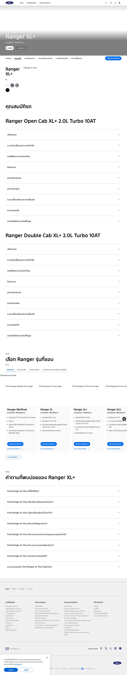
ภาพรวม (8, 58)
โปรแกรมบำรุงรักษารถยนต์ (71, 609)
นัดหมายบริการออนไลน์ (41, 609)
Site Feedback (63, 668)
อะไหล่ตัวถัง (67, 628)
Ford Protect (68, 606)
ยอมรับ (11, 670)
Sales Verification (11, 630)
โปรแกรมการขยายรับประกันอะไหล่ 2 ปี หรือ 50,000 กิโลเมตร (47, 622)
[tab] (11, 369)
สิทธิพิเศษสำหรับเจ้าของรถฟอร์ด (44, 628)
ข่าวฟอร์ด (96, 609)
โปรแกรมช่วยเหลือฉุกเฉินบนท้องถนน (74, 611)
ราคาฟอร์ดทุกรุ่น (10, 613)
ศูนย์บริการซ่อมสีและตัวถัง (71, 630)
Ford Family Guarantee (42, 611)
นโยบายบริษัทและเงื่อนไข (74, 668)
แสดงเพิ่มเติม (18, 664)
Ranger (22, 589)
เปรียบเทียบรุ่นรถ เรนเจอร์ (13, 609)
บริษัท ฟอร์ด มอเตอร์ (90, 668)
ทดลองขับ (8, 623)
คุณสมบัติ (17, 58)
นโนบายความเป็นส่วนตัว (100, 616)
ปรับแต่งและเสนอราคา (12, 606)
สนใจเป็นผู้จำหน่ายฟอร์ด (101, 613)
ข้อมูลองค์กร (97, 611)
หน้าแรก (56, 668)
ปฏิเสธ (26, 670)
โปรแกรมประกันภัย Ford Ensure (73, 613)
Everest (30, 589)
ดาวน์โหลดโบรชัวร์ (62, 58)
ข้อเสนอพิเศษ (9, 616)
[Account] (115, 3)
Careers (96, 606)
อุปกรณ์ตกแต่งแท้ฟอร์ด (12, 620)
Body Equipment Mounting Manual (46, 613)
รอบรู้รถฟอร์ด (39, 606)
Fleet (7, 628)
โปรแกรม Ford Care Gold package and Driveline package (76, 617)
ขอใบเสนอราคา (29, 58)
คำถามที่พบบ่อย (76, 58)
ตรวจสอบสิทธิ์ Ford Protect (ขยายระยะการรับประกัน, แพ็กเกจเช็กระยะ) (77, 622)
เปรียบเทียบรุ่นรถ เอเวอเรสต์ (14, 611)
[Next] (124, 419)
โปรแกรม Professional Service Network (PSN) (76, 633)
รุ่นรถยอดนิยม (10, 618)
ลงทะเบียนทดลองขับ (45, 58)
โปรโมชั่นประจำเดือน (40, 618)
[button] (63, 133)
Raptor (14, 589)
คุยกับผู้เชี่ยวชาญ (15, 649)
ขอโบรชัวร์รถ (9, 625)
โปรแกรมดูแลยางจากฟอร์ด (71, 625)
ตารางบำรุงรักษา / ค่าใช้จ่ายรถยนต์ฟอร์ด (46, 625)
